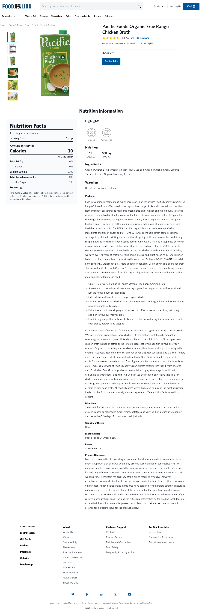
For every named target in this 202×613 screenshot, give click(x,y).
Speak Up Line (70, 582)
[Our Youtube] (129, 594)
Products (82, 603)
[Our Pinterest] (72, 594)
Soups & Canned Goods (19, 25)
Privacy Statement (69, 603)
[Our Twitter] (115, 594)
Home (3, 25)
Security (67, 562)
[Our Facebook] (87, 594)
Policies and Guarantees (118, 542)
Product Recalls (114, 537)
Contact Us (112, 532)
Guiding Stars (70, 577)
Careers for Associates (161, 537)
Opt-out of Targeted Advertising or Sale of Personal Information (127, 603)
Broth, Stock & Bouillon (44, 25)
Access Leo (155, 532)
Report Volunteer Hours (161, 542)
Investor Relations (72, 552)
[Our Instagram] (101, 594)
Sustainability (70, 542)
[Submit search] (139, 6)
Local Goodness (71, 572)
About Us (68, 532)
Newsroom (69, 547)
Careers (67, 537)
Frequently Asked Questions (121, 552)
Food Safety (112, 547)
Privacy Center (94, 603)
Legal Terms (54, 603)
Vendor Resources (72, 557)
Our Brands (69, 567)
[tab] (12, 37)
